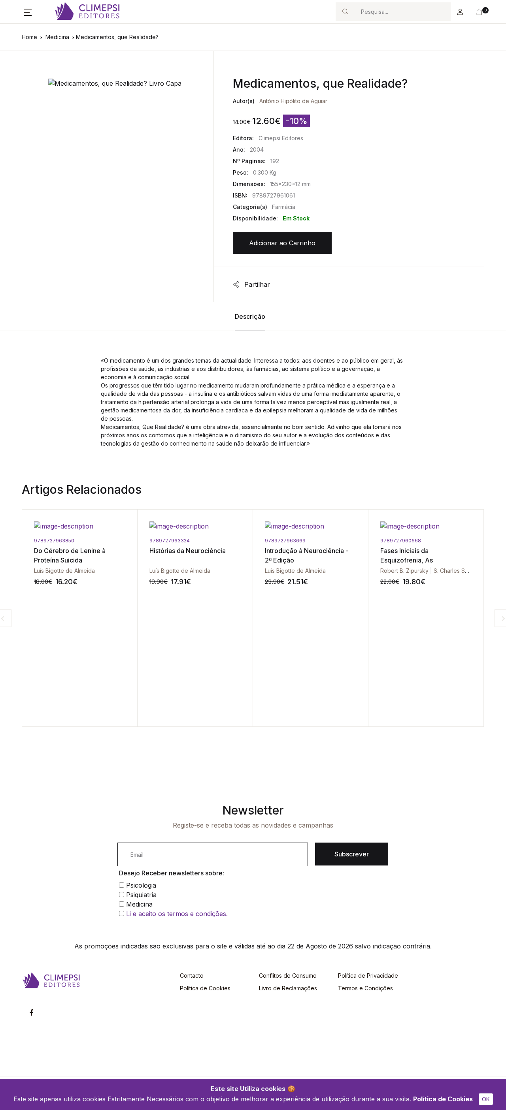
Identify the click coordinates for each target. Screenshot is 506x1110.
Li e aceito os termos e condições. (177, 914)
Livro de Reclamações (288, 988)
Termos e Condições (365, 988)
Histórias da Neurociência (121, 551)
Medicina (57, 37)
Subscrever (351, 854)
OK (486, 1099)
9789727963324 (103, 541)
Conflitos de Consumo (288, 975)
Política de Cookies (443, 1099)
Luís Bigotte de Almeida (113, 570)
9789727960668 (334, 541)
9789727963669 (218, 541)
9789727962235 (449, 541)
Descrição (250, 316)
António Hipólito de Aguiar (293, 101)
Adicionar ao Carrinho (282, 243)
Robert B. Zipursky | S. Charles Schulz (363, 570)
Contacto (192, 975)
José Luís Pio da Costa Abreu (467, 570)
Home (29, 37)
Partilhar (256, 284)
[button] (28, 12)
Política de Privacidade (368, 975)
